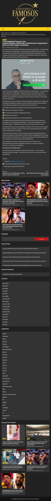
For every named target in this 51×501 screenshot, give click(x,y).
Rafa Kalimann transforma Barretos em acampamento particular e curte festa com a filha (13, 226)
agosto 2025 (5, 314)
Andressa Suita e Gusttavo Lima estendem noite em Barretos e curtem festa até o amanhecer (13, 201)
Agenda (4, 333)
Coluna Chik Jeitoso (7, 349)
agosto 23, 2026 (40, 204)
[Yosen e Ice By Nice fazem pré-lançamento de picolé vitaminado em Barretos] (13, 432)
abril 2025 (5, 324)
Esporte (4, 362)
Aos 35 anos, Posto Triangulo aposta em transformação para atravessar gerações (21, 257)
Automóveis (5, 336)
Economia (5, 354)
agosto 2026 (5, 283)
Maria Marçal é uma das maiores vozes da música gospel (37, 173)
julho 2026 (5, 286)
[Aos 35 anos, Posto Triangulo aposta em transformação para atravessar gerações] (13, 456)
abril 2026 (5, 293)
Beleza (4, 338)
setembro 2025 (6, 311)
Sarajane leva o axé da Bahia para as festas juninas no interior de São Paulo (14, 173)
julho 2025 (5, 316)
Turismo (4, 410)
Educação (5, 357)
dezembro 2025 (6, 304)
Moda (4, 389)
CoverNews (30, 498)
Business (5, 341)
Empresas (5, 360)
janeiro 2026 (5, 301)
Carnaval (5, 344)
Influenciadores (6, 378)
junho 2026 (5, 288)
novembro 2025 (6, 306)
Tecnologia (5, 407)
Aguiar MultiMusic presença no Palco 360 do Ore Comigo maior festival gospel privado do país (24, 252)
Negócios (5, 397)
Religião (4, 402)
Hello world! (19, 274)
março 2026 (5, 296)
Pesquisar (5, 234)
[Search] (48, 29)
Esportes (5, 365)
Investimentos (6, 381)
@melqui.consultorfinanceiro (17, 161)
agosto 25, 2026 (16, 444)
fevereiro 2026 (6, 298)
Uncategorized (6, 415)
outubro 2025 (6, 309)
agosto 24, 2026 (16, 204)
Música (4, 391)
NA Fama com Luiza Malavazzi (9, 394)
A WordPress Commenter (9, 274)
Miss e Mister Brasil (7, 386)
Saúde (4, 405)
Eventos (4, 368)
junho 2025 (5, 319)
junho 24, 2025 (16, 47)
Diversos (5, 352)
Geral (4, 373)
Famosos (4, 39)
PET (4, 399)
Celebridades (6, 346)
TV (3, 413)
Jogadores (5, 383)
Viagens (4, 418)
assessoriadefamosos (8, 47)
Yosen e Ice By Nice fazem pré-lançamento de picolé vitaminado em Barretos (20, 248)
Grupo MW (5, 375)
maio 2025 (5, 322)
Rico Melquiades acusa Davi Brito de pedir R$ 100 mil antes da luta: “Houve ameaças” (37, 201)
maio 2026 (5, 291)
